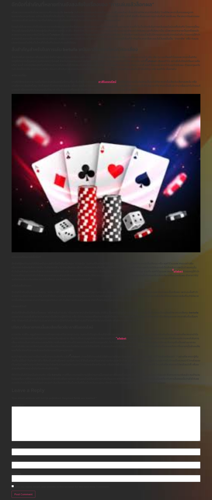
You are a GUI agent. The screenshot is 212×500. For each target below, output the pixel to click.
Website (16, 473)
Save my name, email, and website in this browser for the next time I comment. (61, 486)
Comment (19, 404)
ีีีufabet (178, 271)
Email (16, 460)
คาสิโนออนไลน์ (107, 82)
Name (16, 446)
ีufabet (121, 338)
